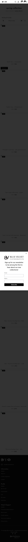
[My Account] (18, 1)
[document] (14, 271)
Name (5, 278)
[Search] (15, 1)
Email (5, 273)
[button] (26, 253)
